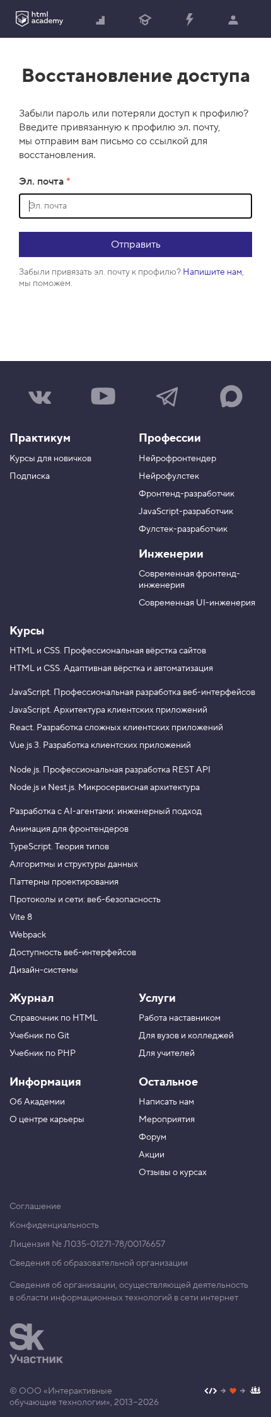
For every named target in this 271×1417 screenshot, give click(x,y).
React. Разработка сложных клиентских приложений (116, 727)
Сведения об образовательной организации (98, 1263)
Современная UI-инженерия (197, 603)
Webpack (27, 935)
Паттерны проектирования (63, 882)
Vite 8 (20, 917)
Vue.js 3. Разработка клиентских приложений (100, 745)
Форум (152, 1137)
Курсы (26, 631)
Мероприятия (167, 1119)
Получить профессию (145, 19)
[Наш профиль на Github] (233, 1392)
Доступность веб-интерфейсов (72, 952)
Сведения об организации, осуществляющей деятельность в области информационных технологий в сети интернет (128, 1292)
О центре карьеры (46, 1119)
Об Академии (37, 1102)
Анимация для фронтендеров (69, 829)
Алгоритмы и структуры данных (73, 864)
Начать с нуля (101, 19)
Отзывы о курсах (173, 1172)
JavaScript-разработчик (186, 511)
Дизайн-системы (43, 970)
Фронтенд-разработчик (186, 494)
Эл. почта (42, 181)
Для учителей (167, 1053)
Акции (151, 1155)
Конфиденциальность (54, 1225)
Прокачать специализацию (189, 19)
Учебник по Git (39, 1035)
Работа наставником (180, 1018)
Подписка (29, 476)
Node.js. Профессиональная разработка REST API (109, 770)
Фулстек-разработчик (183, 529)
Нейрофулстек (169, 476)
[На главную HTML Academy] (39, 19)
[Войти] (233, 19)
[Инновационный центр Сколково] (36, 1343)
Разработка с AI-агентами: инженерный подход (105, 811)
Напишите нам (212, 272)
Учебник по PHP (42, 1053)
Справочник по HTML (53, 1018)
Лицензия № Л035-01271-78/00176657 (87, 1244)
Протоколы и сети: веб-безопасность (85, 899)
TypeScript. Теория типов (59, 846)
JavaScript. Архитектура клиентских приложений (108, 710)
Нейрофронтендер (177, 458)
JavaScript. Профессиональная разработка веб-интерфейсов (132, 692)
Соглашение (35, 1206)
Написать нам (166, 1102)
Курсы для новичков (50, 458)
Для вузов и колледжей (186, 1035)
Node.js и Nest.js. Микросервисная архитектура (104, 787)
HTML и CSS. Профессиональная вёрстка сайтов (107, 651)
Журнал (31, 998)
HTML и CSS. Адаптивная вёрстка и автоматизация (111, 668)
